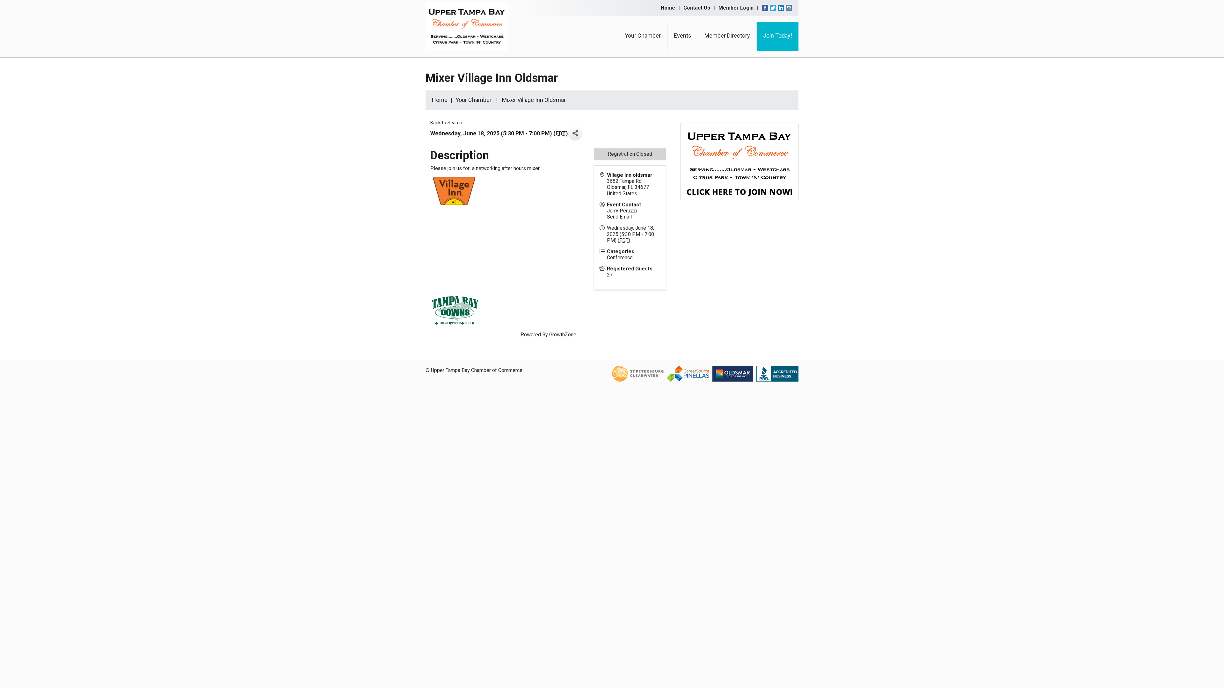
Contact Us (696, 8)
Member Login (736, 8)
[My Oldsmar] (732, 373)
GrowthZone (562, 335)
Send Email (619, 217)
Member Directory (727, 35)
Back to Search (446, 122)
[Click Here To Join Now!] (739, 168)
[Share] (575, 133)
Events (682, 35)
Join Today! (777, 35)
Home (668, 8)
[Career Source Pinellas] (688, 373)
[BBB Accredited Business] (777, 373)
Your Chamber (643, 35)
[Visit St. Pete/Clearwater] (638, 373)
